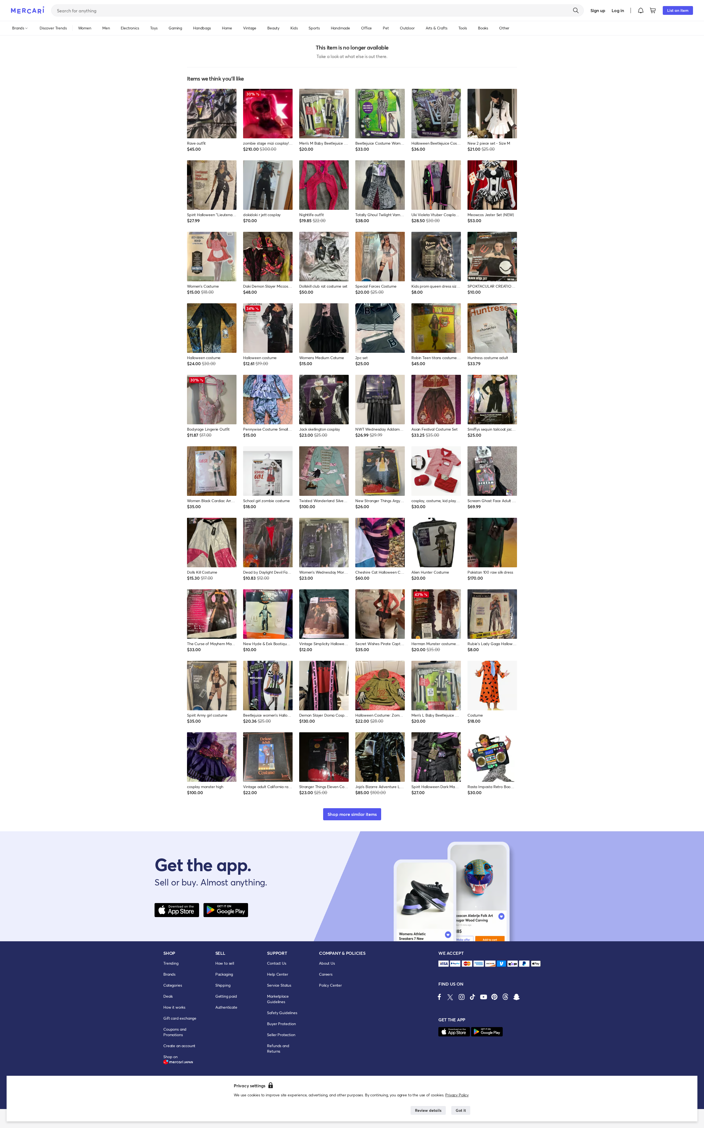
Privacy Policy (457, 1094)
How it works (174, 1007)
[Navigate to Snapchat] (516, 996)
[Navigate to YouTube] (483, 996)
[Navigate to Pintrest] (494, 996)
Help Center (277, 974)
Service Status (279, 985)
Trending (170, 963)
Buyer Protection (281, 1023)
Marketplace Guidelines (277, 999)
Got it (461, 1110)
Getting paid (226, 996)
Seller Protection (281, 1034)
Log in (618, 10)
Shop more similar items (352, 814)
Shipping (222, 985)
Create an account (179, 1045)
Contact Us (276, 963)
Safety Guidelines (282, 1012)
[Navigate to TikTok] (472, 996)
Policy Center (330, 985)
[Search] (575, 10)
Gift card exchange (179, 1018)
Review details (428, 1110)
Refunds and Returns (278, 1048)
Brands (169, 974)
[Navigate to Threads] (505, 996)
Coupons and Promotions (174, 1032)
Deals (168, 996)
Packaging (224, 974)
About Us (327, 963)
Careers (325, 974)
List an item (678, 10)
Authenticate (226, 1007)
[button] (640, 10)
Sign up (597, 10)
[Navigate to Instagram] (461, 996)
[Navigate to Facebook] (439, 996)
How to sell (224, 963)
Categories (172, 985)
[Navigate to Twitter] (450, 996)
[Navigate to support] (443, 964)
